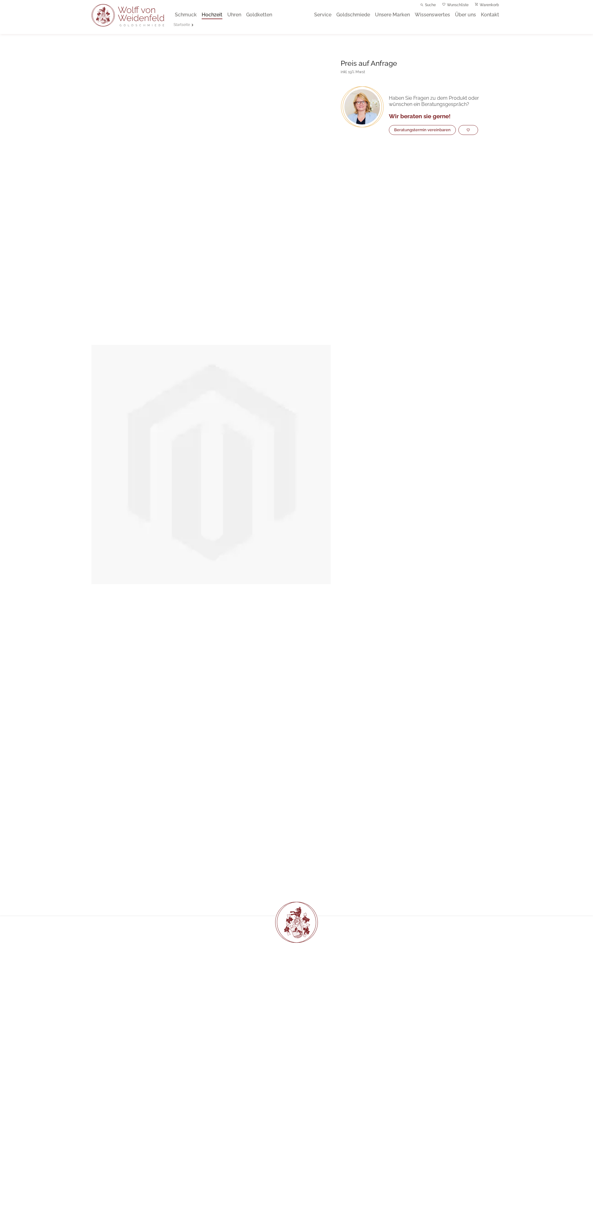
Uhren (234, 15)
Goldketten (259, 15)
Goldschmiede (353, 15)
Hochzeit (212, 15)
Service (322, 15)
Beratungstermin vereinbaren (422, 130)
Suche (430, 5)
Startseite (182, 25)
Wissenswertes (432, 15)
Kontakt (490, 15)
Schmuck (186, 15)
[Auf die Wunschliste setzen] (468, 130)
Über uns (465, 15)
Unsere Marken (392, 15)
